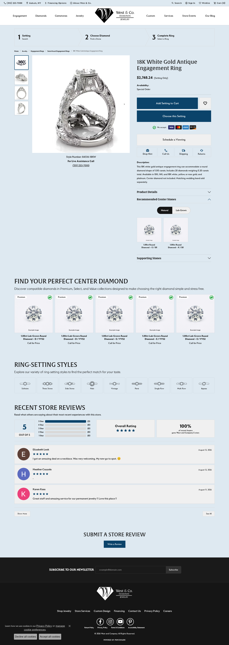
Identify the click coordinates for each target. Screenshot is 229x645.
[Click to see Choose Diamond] (111, 37)
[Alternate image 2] (21, 78)
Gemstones (61, 15)
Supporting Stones (149, 258)
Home (16, 51)
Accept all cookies (50, 636)
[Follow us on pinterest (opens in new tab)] (130, 621)
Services (168, 15)
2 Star (41, 432)
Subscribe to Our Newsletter (71, 569)
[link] (13, 3)
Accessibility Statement (136, 628)
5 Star (41, 421)
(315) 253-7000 (81, 165)
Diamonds (41, 15)
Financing (119, 610)
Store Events (189, 15)
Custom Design (102, 610)
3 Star (41, 428)
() (88, 421)
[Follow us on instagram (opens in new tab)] (110, 621)
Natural (164, 210)
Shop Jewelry (64, 610)
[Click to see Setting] (46, 37)
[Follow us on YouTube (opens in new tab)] (120, 621)
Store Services (82, 610)
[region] (81, 104)
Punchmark (120, 640)
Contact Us (134, 610)
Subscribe (173, 569)
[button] (176, 3)
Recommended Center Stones (156, 199)
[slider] (81, 104)
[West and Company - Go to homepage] (114, 594)
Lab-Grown (181, 210)
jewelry (24, 51)
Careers (167, 610)
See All (208, 514)
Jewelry (80, 15)
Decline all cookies (25, 636)
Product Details (147, 192)
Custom (150, 15)
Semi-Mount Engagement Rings (58, 51)
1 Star (41, 435)
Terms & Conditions (118, 628)
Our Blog (210, 15)
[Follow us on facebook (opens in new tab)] (100, 621)
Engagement (20, 15)
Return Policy (89, 628)
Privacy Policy (152, 610)
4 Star (41, 425)
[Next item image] (124, 104)
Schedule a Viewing (174, 139)
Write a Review (115, 544)
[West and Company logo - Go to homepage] (114, 15)
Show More (22, 514)
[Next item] (211, 320)
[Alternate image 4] (21, 108)
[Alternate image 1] (21, 62)
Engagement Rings (37, 51)
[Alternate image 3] (21, 93)
